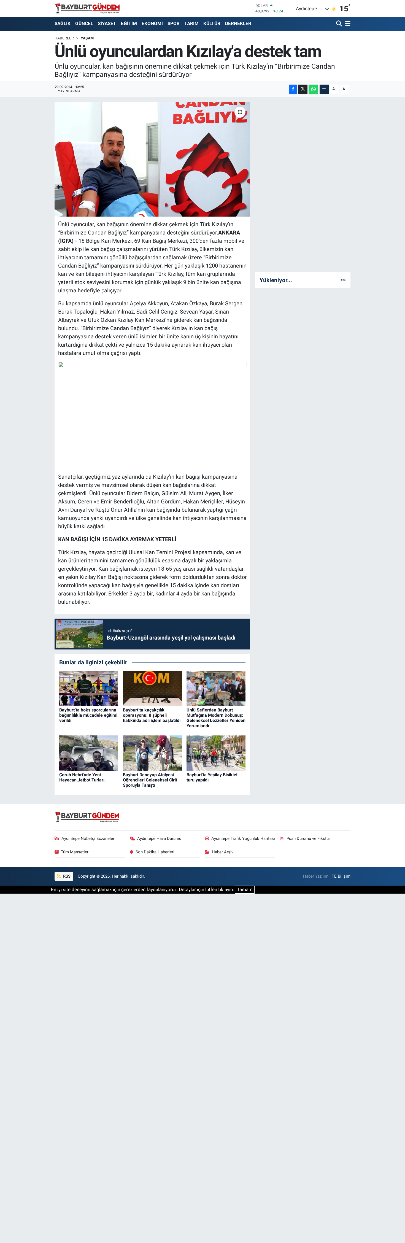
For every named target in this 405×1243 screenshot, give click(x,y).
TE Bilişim (341, 876)
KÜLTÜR (211, 23)
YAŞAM (87, 38)
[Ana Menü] (347, 24)
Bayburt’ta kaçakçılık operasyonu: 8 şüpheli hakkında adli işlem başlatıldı (151, 715)
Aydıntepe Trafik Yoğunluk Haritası (243, 838)
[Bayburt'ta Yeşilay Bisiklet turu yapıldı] (216, 753)
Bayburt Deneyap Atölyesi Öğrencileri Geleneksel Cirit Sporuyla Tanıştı (150, 780)
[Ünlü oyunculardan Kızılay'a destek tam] (152, 159)
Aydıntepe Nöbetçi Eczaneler (87, 838)
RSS (66, 876)
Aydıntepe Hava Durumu (159, 838)
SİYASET (107, 23)
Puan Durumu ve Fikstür (308, 838)
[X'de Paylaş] (302, 89)
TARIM (191, 23)
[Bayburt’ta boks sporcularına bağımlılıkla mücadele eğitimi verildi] (88, 688)
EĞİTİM (129, 23)
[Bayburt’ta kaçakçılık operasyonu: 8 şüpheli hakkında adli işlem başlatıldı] (152, 688)
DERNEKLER (238, 23)
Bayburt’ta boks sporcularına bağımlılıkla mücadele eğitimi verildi (88, 715)
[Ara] (339, 24)
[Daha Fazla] (324, 89)
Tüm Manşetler (74, 852)
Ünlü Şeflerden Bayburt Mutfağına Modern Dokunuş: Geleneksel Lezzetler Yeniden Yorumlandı (216, 718)
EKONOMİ (152, 23)
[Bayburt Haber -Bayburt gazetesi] (87, 8)
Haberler (64, 38)
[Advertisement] (303, 184)
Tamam (245, 889)
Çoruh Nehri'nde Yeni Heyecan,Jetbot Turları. (82, 777)
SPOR (174, 23)
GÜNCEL (84, 23)
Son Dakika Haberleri (155, 852)
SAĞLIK (63, 23)
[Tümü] (343, 280)
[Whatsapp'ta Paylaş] (313, 89)
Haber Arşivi (223, 852)
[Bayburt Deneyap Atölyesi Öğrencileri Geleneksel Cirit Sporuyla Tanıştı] (152, 753)
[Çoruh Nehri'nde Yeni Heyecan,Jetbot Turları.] (88, 753)
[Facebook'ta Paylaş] (293, 89)
